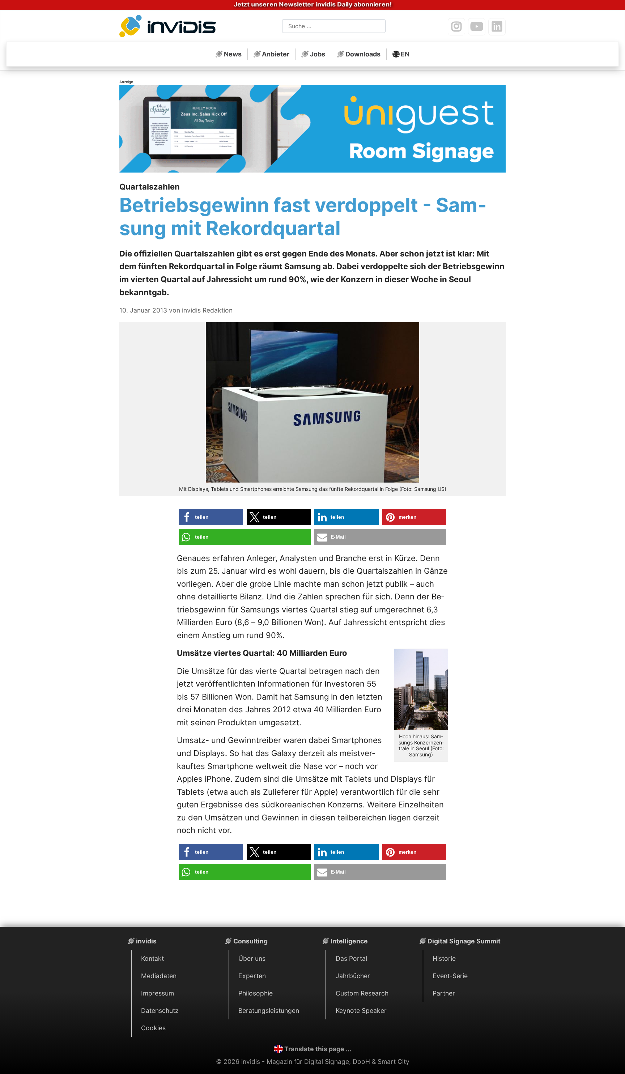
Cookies (153, 1028)
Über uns (251, 958)
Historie (444, 958)
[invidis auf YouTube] (476, 26)
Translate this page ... (317, 1049)
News (233, 54)
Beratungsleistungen (268, 1010)
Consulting (250, 941)
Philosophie (255, 993)
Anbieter (275, 54)
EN (405, 54)
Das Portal (351, 958)
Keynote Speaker (361, 1010)
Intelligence (349, 941)
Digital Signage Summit (464, 941)
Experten (252, 976)
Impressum (157, 993)
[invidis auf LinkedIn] (497, 26)
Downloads (362, 54)
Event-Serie (450, 976)
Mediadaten (159, 976)
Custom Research (362, 993)
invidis (146, 941)
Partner (444, 993)
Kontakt (152, 958)
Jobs (317, 54)
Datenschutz (160, 1010)
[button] (211, 517)
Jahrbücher (353, 976)
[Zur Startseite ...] (169, 27)
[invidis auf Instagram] (456, 26)
